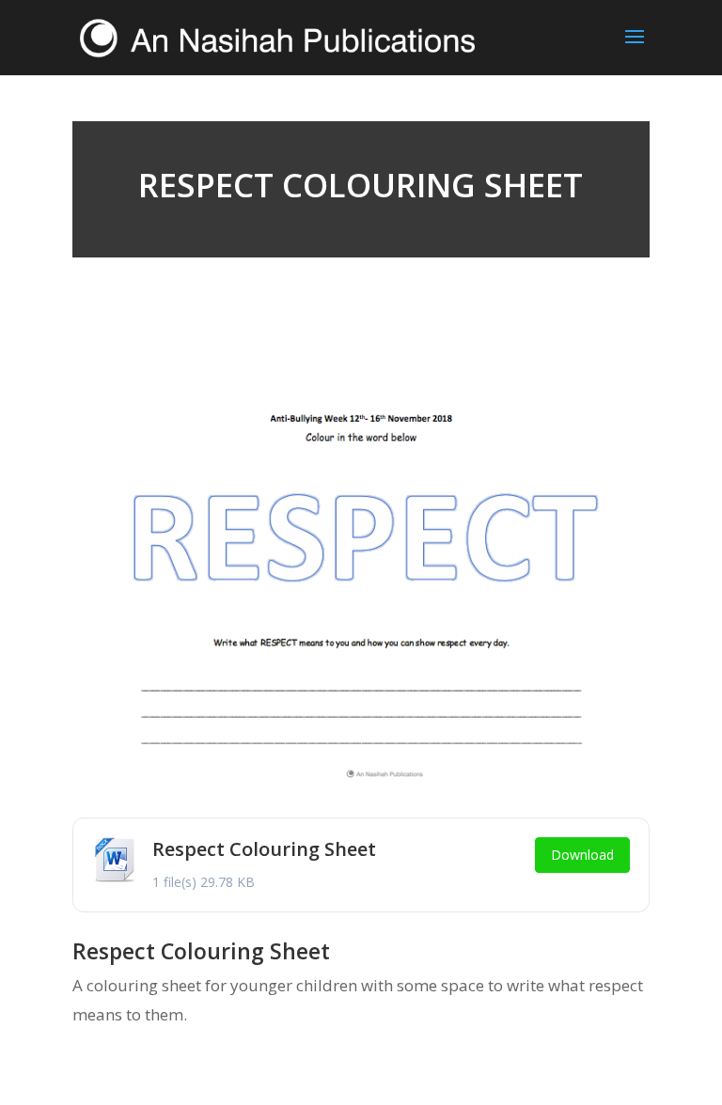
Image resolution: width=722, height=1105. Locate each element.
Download (582, 855)
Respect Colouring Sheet (264, 849)
